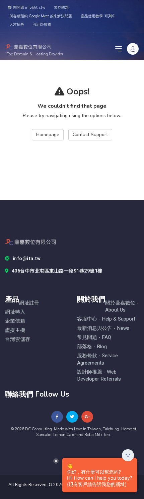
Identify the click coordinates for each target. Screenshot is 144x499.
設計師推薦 (42, 24)
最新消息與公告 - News (103, 328)
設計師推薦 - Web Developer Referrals (99, 376)
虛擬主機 (15, 330)
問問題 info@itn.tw (29, 7)
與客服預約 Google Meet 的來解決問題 (40, 16)
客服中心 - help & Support (106, 319)
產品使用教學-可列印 (98, 16)
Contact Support (90, 134)
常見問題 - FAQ (94, 337)
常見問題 (61, 7)
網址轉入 (15, 312)
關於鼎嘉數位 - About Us (122, 307)
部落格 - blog (92, 346)
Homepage (47, 134)
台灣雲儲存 (17, 339)
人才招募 (16, 24)
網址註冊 (29, 303)
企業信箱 (15, 321)
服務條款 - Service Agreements (97, 359)
